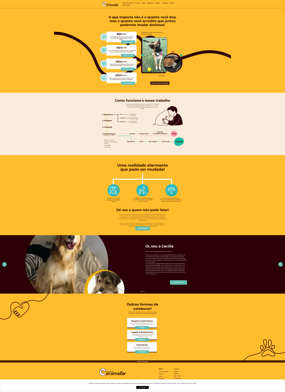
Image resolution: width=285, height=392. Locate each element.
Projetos (157, 3)
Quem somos (126, 5)
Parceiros (137, 3)
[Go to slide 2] (142, 291)
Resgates (165, 3)
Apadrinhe (150, 3)
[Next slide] (280, 264)
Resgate (176, 371)
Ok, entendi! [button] (142, 387)
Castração (176, 369)
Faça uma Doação (127, 3)
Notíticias (176, 373)
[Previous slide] (4, 264)
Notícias (171, 3)
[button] (142, 327)
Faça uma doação (163, 371)
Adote (144, 3)
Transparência (177, 378)
